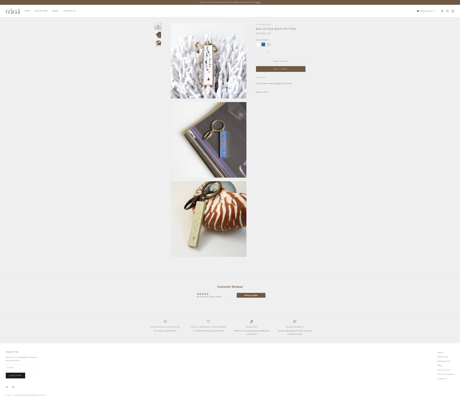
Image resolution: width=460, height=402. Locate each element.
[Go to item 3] (158, 43)
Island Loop (442, 357)
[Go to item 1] (158, 26)
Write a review (251, 295)
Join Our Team (443, 370)
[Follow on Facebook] (7, 387)
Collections (41, 11)
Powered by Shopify (37, 395)
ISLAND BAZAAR (263, 25)
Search (440, 352)
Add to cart (280, 61)
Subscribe (15, 375)
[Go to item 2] (158, 35)
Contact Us (69, 11)
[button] (426, 11)
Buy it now (281, 69)
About (55, 11)
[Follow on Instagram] (13, 387)
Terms (258, 2)
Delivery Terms (443, 361)
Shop (27, 11)
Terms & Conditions (445, 374)
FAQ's (439, 365)
